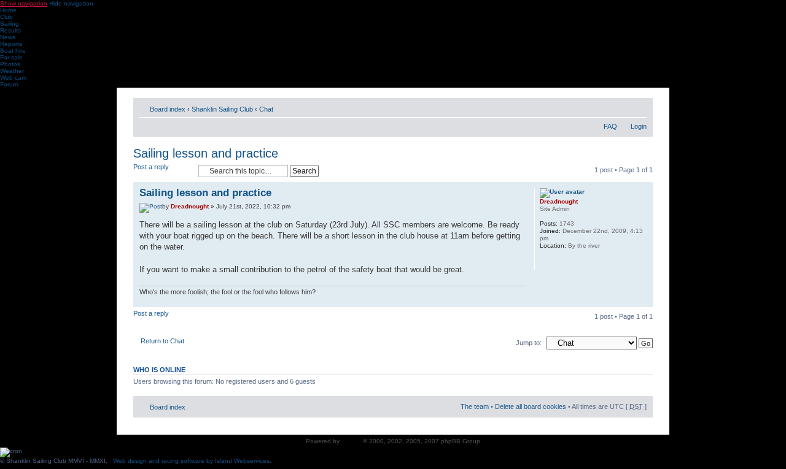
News (7, 37)
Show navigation (23, 3)
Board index (167, 109)
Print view (619, 106)
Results (10, 30)
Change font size (638, 106)
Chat (266, 109)
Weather (12, 70)
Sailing (9, 23)
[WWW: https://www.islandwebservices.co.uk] (546, 262)
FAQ (610, 126)
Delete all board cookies (530, 406)
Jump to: (529, 342)
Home (8, 10)
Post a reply (151, 166)
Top (643, 300)
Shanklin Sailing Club (222, 109)
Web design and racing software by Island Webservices (191, 460)
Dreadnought (190, 206)
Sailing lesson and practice (205, 153)
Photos (10, 64)
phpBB (351, 441)
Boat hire (13, 50)
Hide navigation (71, 3)
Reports (11, 43)
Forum (9, 84)
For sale (11, 57)
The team (475, 406)
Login (639, 126)
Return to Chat (162, 341)
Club (6, 16)
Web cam (13, 77)
